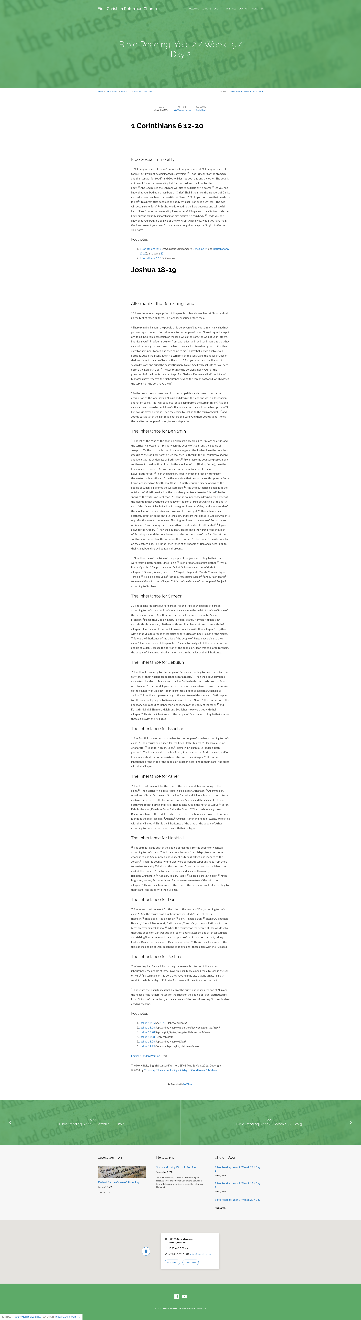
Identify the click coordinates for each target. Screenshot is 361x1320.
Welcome (194, 9)
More (255, 9)
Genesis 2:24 (200, 248)
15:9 (163, 1022)
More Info (172, 1262)
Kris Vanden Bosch (182, 109)
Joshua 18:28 (147, 1032)
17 (162, 253)
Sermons (206, 9)
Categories (234, 91)
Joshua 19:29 (147, 1046)
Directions (190, 1262)
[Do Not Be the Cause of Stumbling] (122, 1175)
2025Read (188, 1084)
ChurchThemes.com (197, 1309)
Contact (244, 9)
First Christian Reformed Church (127, 8)
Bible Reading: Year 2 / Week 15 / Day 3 (269, 1124)
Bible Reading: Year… (143, 91)
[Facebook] (176, 1296)
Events (218, 9)
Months (257, 91)
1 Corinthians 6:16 (150, 248)
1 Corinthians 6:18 (150, 258)
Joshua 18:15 (147, 1022)
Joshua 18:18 (147, 1027)
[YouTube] (184, 1296)
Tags (246, 91)
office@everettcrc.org (200, 1254)
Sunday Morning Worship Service (176, 1167)
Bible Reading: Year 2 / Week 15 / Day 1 (92, 1124)
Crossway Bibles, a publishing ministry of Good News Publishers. (181, 1070)
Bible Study (126, 91)
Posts (223, 91)
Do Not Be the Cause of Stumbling (118, 1182)
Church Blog (112, 91)
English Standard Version (145, 1055)
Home (100, 91)
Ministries (230, 9)
